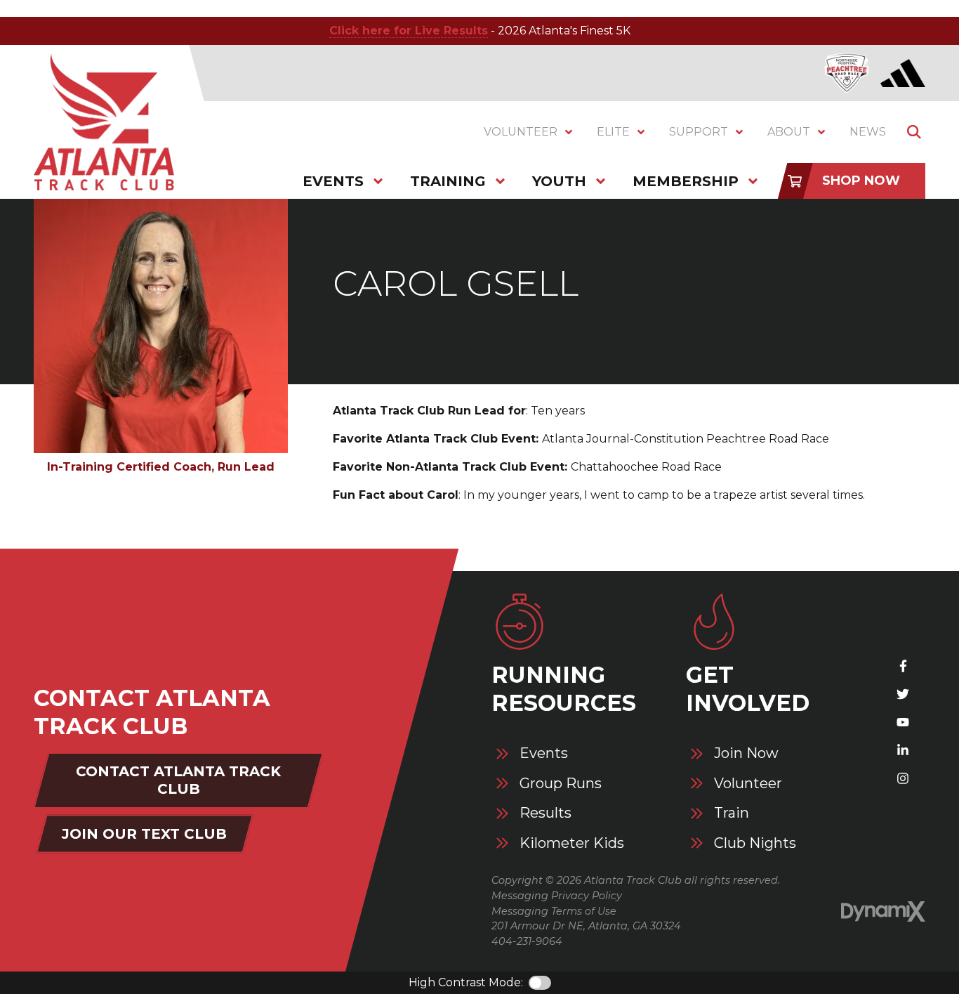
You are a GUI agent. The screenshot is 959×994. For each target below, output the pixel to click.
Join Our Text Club (144, 833)
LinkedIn (903, 750)
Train (731, 813)
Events (544, 753)
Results (545, 813)
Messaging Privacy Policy (556, 895)
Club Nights (755, 843)
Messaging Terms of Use (553, 911)
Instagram (903, 778)
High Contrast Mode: (466, 982)
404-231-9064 (526, 941)
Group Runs (561, 784)
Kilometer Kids (572, 843)
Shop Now (861, 180)
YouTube (903, 722)
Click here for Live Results (408, 30)
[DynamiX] (883, 911)
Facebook (903, 666)
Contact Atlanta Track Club (178, 780)
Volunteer (748, 784)
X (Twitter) (903, 694)
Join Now (746, 753)
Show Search (914, 132)
